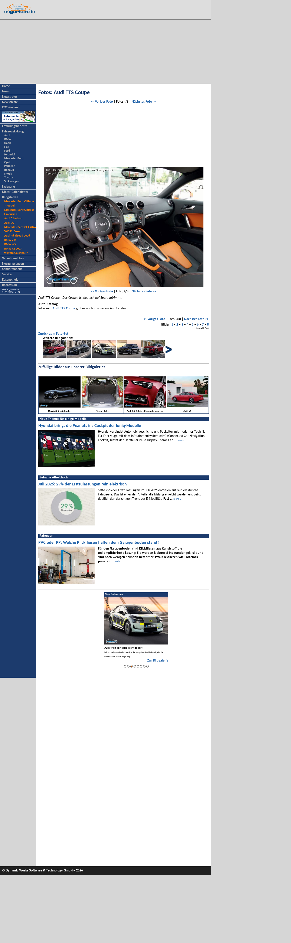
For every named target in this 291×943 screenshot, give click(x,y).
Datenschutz (10, 279)
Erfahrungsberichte (14, 126)
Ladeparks (8, 186)
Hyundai (9, 154)
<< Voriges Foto (102, 101)
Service (7, 274)
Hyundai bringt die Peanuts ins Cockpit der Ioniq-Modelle (89, 426)
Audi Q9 (9, 223)
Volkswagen (11, 181)
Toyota (8, 177)
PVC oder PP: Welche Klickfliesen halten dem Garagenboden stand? (98, 543)
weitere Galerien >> (16, 253)
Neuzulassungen (13, 264)
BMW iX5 (10, 244)
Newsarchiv (9, 102)
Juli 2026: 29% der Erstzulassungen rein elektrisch (82, 484)
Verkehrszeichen (13, 258)
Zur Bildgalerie (157, 660)
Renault (9, 170)
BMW (7, 139)
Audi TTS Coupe (63, 308)
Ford (7, 150)
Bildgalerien (10, 197)
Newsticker (9, 97)
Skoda (8, 173)
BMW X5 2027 (13, 248)
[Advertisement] (105, 52)
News (6, 91)
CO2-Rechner (11, 107)
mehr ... (182, 440)
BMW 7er (10, 240)
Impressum (9, 285)
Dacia (7, 143)
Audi (7, 135)
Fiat (6, 147)
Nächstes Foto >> (144, 101)
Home (6, 86)
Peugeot (9, 166)
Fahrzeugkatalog (13, 131)
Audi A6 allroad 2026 (17, 235)
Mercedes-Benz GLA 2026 (20, 227)
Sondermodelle (12, 269)
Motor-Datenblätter (15, 192)
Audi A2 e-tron (13, 218)
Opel (7, 162)
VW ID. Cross (12, 231)
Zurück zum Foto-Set (53, 334)
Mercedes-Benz (14, 158)
